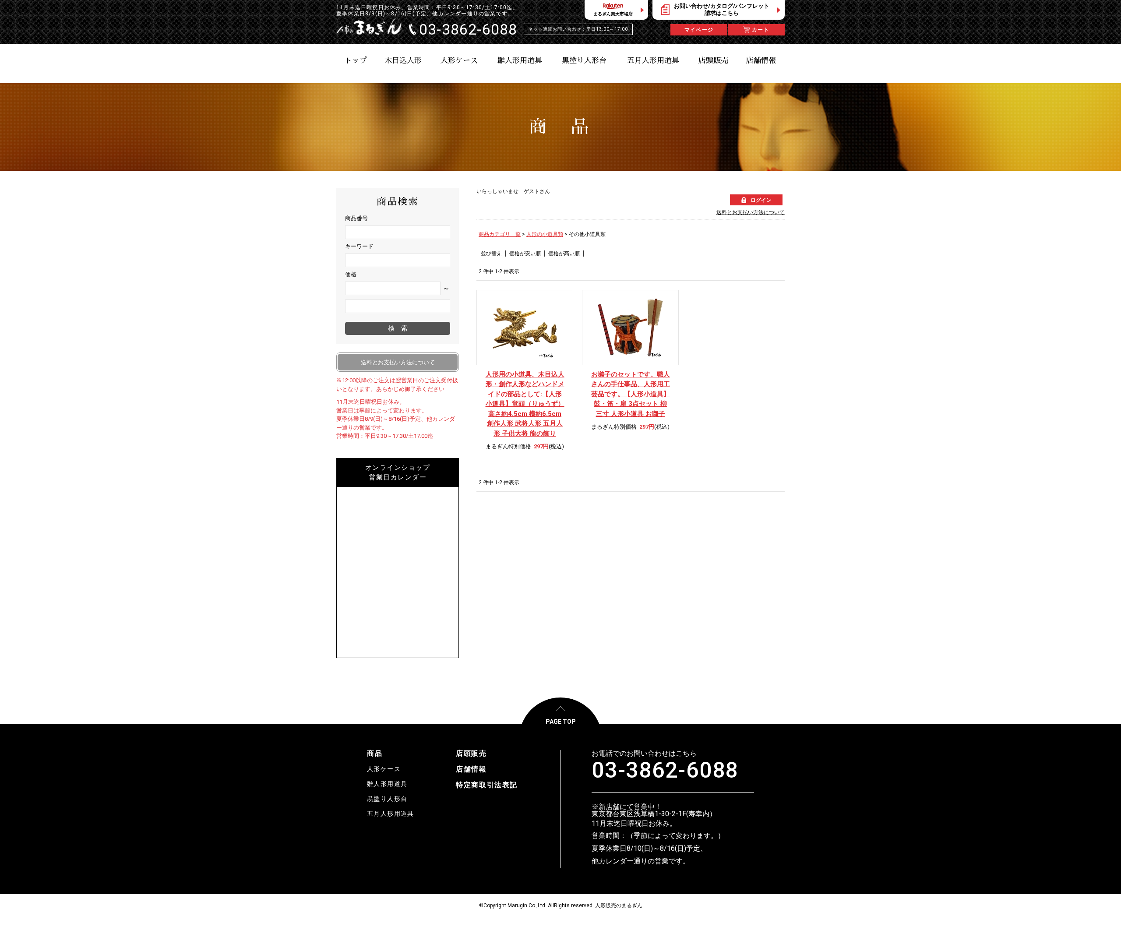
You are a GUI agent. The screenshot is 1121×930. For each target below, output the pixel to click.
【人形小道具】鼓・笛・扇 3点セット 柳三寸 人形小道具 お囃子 (630, 394)
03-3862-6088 (665, 770)
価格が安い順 (525, 253)
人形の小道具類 (544, 234)
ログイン (761, 200)
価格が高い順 (564, 253)
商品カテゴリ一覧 (500, 234)
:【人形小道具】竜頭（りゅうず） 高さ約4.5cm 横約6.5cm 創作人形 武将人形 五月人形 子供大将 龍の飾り (525, 403)
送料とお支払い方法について (750, 212)
